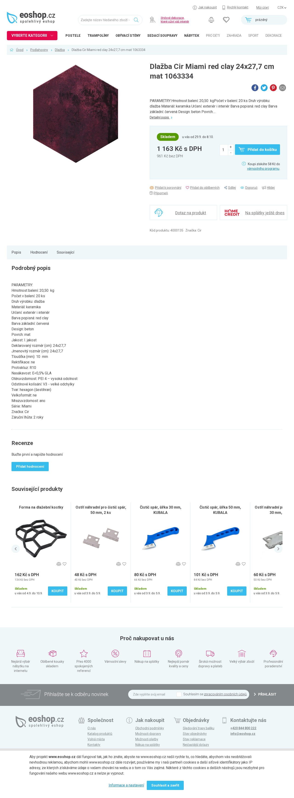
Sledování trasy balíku (198, 728)
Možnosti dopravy (148, 734)
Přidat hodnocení (30, 466)
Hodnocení (39, 252)
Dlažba (60, 50)
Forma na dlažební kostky (41, 507)
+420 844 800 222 (243, 728)
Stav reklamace (194, 739)
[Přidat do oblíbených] (64, 564)
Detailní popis (160, 117)
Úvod (19, 50)
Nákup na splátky (147, 745)
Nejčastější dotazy (196, 745)
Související (65, 252)
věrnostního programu (263, 168)
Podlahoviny (39, 50)
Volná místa (96, 739)
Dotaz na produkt (190, 212)
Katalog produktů (100, 734)
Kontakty (94, 745)
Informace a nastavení (126, 785)
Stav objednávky (195, 734)
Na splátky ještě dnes (265, 212)
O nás (92, 728)
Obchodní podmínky (149, 728)
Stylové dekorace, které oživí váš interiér (175, 19)
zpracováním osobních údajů (225, 694)
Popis (16, 252)
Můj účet (262, 7)
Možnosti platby (146, 739)
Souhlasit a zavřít (165, 785)
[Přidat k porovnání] (59, 564)
